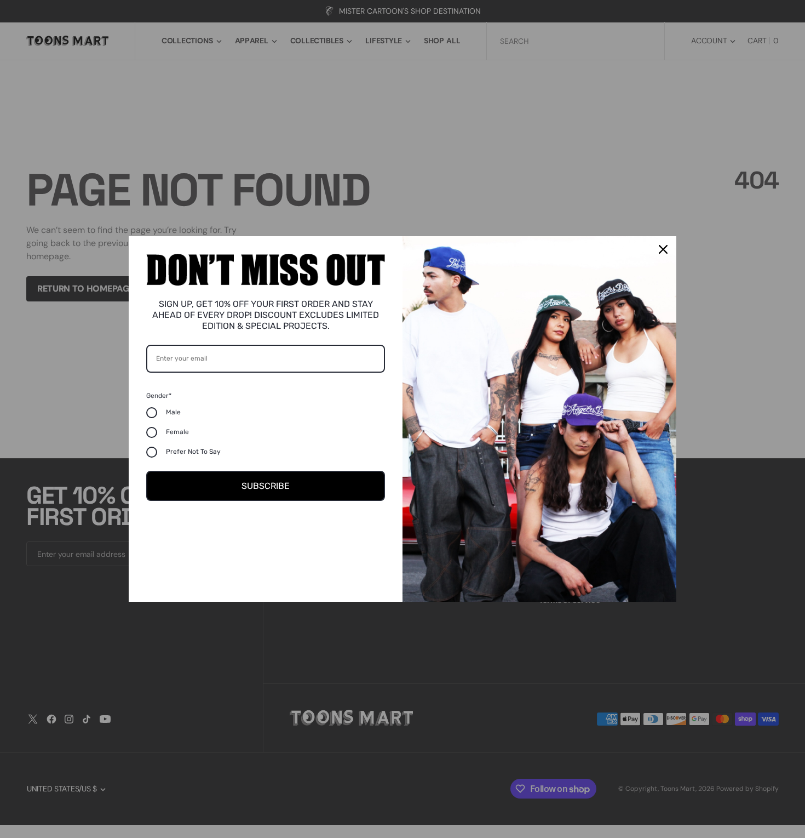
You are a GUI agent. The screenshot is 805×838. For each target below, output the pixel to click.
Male (173, 412)
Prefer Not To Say (193, 451)
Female (177, 432)
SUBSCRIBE (266, 486)
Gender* (158, 396)
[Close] (663, 249)
